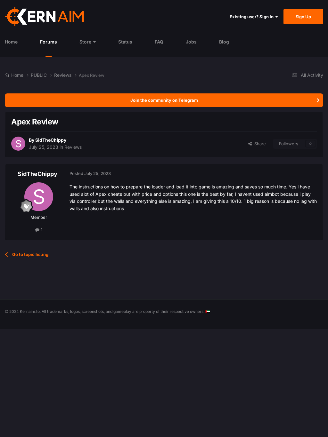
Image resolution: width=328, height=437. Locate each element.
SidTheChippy (50, 140)
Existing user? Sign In (252, 16)
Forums (48, 41)
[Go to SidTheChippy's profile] (18, 144)
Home (11, 41)
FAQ (159, 41)
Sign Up (303, 16)
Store (85, 41)
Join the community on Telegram (164, 100)
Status (125, 41)
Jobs (191, 41)
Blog (224, 41)
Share (259, 143)
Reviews (73, 147)
